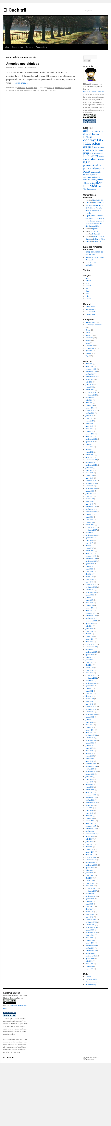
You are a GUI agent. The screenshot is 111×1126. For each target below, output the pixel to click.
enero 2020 (89, 478)
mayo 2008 (89, 813)
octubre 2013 (90, 649)
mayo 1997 (89, 969)
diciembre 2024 (91, 392)
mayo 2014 (89, 631)
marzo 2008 (90, 818)
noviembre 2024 (91, 395)
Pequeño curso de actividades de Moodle (94, 210)
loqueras (101, 156)
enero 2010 (89, 761)
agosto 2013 (90, 654)
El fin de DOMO (91, 262)
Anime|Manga (90, 322)
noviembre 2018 (91, 506)
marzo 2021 (90, 452)
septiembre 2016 (91, 561)
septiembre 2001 (91, 932)
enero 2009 (89, 792)
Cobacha (96, 134)
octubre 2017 (90, 532)
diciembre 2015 (91, 584)
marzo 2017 (90, 548)
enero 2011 (89, 732)
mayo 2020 (89, 473)
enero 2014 (89, 641)
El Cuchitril (14, 10)
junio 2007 (89, 841)
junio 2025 (89, 384)
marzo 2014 (90, 636)
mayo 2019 (89, 496)
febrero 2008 (90, 821)
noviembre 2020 (91, 460)
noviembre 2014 (91, 615)
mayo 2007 (89, 844)
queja (101, 168)
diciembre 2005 (91, 888)
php (96, 168)
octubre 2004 (90, 924)
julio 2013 (89, 657)
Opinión (87, 162)
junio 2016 (89, 569)
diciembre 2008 (91, 795)
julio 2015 (89, 597)
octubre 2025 (90, 374)
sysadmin (99, 179)
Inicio (7, 47)
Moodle (95, 159)
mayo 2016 (89, 571)
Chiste (85, 134)
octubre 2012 (90, 680)
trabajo (95, 182)
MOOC (86, 159)
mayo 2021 (89, 447)
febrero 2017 (90, 550)
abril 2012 (89, 696)
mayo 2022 (89, 428)
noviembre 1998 (91, 950)
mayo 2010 (89, 750)
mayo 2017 (89, 543)
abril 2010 (89, 753)
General (29, 87)
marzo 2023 (90, 421)
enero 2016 (89, 582)
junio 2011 (89, 722)
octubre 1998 (90, 953)
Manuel (88, 286)
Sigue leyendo (22, 82)
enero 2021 (89, 457)
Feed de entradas (91, 979)
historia (93, 149)
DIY (100, 139)
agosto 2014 (90, 623)
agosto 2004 (90, 930)
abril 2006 (89, 878)
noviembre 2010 (91, 735)
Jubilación (89, 265)
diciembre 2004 (91, 919)
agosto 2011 (90, 717)
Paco (87, 293)
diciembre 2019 (91, 480)
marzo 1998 (90, 966)
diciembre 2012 (91, 675)
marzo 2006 (90, 880)
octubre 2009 (90, 769)
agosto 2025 (90, 379)
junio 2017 (89, 540)
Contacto (29, 47)
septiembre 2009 (91, 771)
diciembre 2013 (91, 644)
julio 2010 (89, 745)
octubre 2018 (90, 509)
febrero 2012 (90, 701)
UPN (86, 186)
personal (89, 168)
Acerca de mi (41, 47)
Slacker (88, 299)
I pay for (95, 228)
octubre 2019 (90, 486)
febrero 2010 (90, 758)
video (99, 186)
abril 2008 (89, 815)
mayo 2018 (89, 519)
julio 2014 (89, 626)
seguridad (87, 177)
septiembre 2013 (91, 652)
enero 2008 (89, 823)
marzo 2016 (90, 576)
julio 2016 (89, 566)
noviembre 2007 (91, 828)
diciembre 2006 (91, 857)
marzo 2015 (90, 605)
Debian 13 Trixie (98, 236)
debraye (50, 87)
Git (84, 150)
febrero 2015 (90, 608)
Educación (21, 87)
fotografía (101, 147)
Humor (100, 150)
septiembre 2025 (91, 376)
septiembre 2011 (91, 714)
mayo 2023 (89, 418)
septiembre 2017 (91, 535)
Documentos (17, 47)
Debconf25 (96, 234)
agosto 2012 (90, 685)
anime (88, 130)
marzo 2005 (90, 911)
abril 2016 (89, 574)
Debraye (88, 335)
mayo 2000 (89, 937)
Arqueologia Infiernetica (94, 324)
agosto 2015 (90, 595)
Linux (94, 155)
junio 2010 (89, 748)
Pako (87, 296)
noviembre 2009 (91, 766)
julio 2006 (89, 870)
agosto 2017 (90, 537)
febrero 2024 (90, 408)
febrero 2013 (90, 670)
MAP (87, 288)
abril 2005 (89, 909)
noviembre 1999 (91, 945)
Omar (87, 291)
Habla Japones (91, 309)
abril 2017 (89, 545)
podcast (67, 87)
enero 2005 (89, 917)
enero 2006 (89, 885)
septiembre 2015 (91, 592)
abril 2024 (89, 402)
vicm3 (33, 67)
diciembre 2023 (91, 410)
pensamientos (92, 165)
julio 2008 (89, 808)
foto (95, 147)
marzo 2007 (90, 849)
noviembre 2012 (91, 678)
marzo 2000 (90, 940)
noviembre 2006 (91, 859)
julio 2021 (89, 444)
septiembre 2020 (91, 465)
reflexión (86, 174)
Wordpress (92, 190)
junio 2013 (89, 660)
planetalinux (90, 345)
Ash (87, 278)
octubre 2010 (90, 737)
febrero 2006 (90, 883)
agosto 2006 (90, 867)
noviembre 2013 (91, 647)
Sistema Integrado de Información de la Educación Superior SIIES (95, 223)
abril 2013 (89, 665)
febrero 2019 (90, 501)
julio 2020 (89, 467)
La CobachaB (90, 312)
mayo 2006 (89, 875)
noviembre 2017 (91, 530)
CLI (91, 133)
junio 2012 (89, 691)
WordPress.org (91, 984)
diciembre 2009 (91, 763)
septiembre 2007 (91, 834)
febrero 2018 (90, 524)
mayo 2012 (89, 693)
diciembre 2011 (91, 706)
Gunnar (88, 202)
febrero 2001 (90, 935)
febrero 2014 (90, 639)
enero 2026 (89, 366)
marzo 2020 (90, 475)
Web (35, 87)
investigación (97, 152)
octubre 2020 (90, 462)
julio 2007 (89, 839)
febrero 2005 (90, 914)
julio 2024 (89, 400)
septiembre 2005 (91, 896)
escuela (88, 146)
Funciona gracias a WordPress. (92, 1058)
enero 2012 (89, 704)
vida (21, 90)
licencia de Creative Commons (93, 91)
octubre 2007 (90, 831)
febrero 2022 (90, 434)
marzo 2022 (90, 431)
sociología (10, 90)
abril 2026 (89, 363)
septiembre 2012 (91, 683)
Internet (87, 152)
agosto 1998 (90, 958)
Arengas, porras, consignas (95, 257)
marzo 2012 (90, 698)
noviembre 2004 (91, 922)
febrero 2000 (90, 943)
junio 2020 (89, 470)
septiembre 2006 (91, 865)
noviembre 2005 (91, 891)
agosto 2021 (90, 441)
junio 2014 (89, 628)
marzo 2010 (90, 756)
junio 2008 (89, 810)
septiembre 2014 (91, 621)
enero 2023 (89, 426)
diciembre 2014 (91, 613)
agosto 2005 (90, 898)
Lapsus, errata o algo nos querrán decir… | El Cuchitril (95, 218)
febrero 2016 (90, 579)
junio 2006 (89, 872)
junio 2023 (89, 415)
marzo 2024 (90, 405)
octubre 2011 (90, 711)
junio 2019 (89, 493)
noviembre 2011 (91, 709)
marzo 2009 (90, 787)
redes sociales (96, 172)
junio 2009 (89, 779)
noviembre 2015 (91, 587)
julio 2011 (89, 719)
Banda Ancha (98, 131)
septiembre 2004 (91, 927)
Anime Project (90, 306)
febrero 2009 (90, 789)
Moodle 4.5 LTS (97, 200)
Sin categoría (90, 348)
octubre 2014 (90, 618)
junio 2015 (89, 600)
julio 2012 (89, 688)
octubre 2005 (90, 893)
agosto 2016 (90, 563)
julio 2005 (89, 901)
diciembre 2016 (91, 556)
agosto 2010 (90, 743)
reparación (93, 174)
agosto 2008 (90, 805)
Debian (87, 137)
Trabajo (88, 353)
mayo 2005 (89, 906)
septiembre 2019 (91, 488)
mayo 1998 (89, 963)
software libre (89, 179)
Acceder (88, 976)
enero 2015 (89, 610)
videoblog (28, 90)
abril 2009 (89, 784)
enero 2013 (89, 673)
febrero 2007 (90, 852)
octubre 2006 (90, 862)
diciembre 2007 (91, 826)
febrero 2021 (90, 454)
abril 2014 (89, 634)
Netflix (102, 159)
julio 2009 (89, 776)
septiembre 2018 (91, 511)
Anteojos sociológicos (22, 63)
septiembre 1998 (91, 956)
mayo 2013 (89, 662)
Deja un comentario (48, 90)
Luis (87, 283)
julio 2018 (89, 514)
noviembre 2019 (91, 483)
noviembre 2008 (91, 797)
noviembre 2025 (91, 371)
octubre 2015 (90, 589)
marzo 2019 (90, 498)
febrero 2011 (90, 730)
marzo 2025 (90, 387)
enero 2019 (89, 504)
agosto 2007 (90, 836)
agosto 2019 (90, 491)
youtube (36, 90)
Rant (86, 171)
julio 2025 (89, 382)
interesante (59, 87)
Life (86, 155)
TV (101, 183)
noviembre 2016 (91, 558)
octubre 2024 (90, 397)
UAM (17, 90)
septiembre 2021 (91, 439)
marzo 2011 (90, 727)
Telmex (86, 183)
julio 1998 (89, 961)
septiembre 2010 (91, 740)
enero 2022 (89, 436)
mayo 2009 (89, 782)
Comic (88, 330)
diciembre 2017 (91, 527)
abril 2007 (89, 847)
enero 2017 (89, 553)
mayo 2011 (89, 724)
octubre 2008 (90, 800)
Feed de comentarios (93, 982)
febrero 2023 (90, 423)
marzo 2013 (90, 667)
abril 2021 (89, 449)
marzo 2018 (90, 522)
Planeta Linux (90, 314)
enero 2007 (89, 854)
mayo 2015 (89, 602)
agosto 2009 (90, 774)
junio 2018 (89, 517)
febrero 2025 (90, 389)
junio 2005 (89, 904)
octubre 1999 (90, 948)
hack (87, 150)
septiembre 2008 (91, 802)
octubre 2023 (90, 413)
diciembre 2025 (91, 369)
